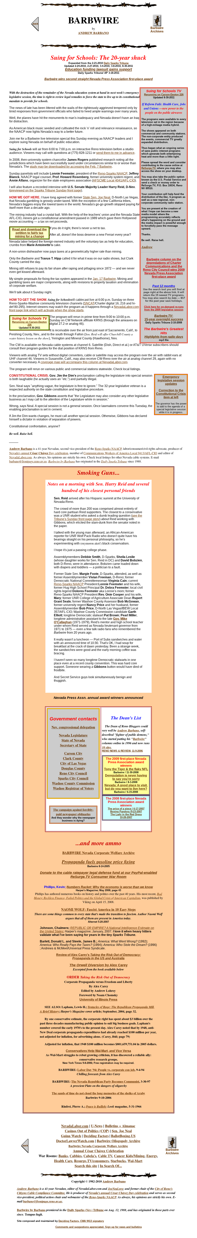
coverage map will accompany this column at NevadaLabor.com (84, 362)
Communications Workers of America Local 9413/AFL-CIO (120, 453)
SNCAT (89, 303)
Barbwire (139, 739)
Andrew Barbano (128, 730)
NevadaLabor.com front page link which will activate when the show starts (74, 308)
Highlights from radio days (163, 336)
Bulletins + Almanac (120, 1125)
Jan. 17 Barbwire (104, 278)
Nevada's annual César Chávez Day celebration (119, 1193)
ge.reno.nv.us (53, 1201)
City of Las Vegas (73, 763)
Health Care (63, 1160)
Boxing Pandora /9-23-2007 (126, 811)
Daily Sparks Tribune (116, 63)
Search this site (86, 1165)
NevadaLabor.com (20, 457)
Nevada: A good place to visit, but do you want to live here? (126, 787)
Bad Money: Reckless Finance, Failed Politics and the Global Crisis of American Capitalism (98, 896)
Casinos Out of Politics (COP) (87, 1130)
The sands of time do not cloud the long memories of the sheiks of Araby (98, 1093)
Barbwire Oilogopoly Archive (118, 1140)
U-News (96, 1125)
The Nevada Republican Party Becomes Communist (105, 1081)
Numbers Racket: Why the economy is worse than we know (110, 887)
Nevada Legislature (73, 735)
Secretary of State (73, 745)
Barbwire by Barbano (31, 1210)
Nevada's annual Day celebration (38, 453)
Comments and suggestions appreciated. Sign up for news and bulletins (98, 1227)
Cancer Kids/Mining (129, 1155)
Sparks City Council (73, 778)
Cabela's (89, 1155)
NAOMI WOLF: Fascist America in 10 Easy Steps (98, 909)
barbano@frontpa (34, 1201)
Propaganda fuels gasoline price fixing (98, 861)
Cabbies (76, 1155)
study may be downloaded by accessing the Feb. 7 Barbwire (71, 166)
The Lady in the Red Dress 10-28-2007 (126, 816)
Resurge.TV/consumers (91, 1160)
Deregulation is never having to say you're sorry (126, 777)
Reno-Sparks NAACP (112, 173)
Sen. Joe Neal (122, 1130)
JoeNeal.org (115, 1189)
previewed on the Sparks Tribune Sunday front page (45, 190)
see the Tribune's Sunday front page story (98, 517)
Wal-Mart (135, 1160)
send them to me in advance (115, 152)
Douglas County (73, 768)
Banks (63, 1155)
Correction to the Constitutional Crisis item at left (171, 394)
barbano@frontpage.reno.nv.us (28, 461)
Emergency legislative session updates (171, 380)
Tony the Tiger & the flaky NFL (126, 769)
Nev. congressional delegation (73, 727)
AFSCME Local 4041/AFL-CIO (114, 180)
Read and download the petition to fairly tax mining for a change (29, 233)
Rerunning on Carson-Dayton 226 (164, 94)
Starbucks (118, 1160)
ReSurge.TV (148, 168)
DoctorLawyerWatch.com (75, 1140)
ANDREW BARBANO (93, 33)
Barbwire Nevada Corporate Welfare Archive (98, 1146)
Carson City (73, 753)
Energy (151, 1155)
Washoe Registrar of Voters (73, 788)
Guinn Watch (71, 1135)
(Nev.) (89, 1210)
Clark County (73, 758)
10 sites (106, 747)
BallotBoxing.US (123, 1135)
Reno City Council (73, 773)
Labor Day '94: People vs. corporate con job (106, 1069)
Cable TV (105, 1155)
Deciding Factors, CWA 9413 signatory (81, 1221)
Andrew (147, 246)
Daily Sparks (76, 1210)
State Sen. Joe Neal (96, 197)
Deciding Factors (96, 1135)
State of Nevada (73, 740)
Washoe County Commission (73, 783)
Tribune (98, 1210)
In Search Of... (111, 1165)
